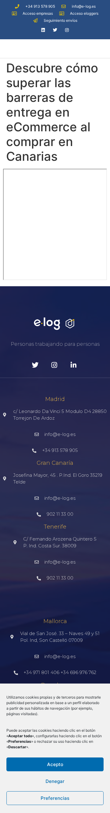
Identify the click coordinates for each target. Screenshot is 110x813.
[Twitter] (55, 30)
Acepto (55, 764)
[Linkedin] (43, 30)
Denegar (55, 781)
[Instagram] (67, 30)
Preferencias (55, 798)
